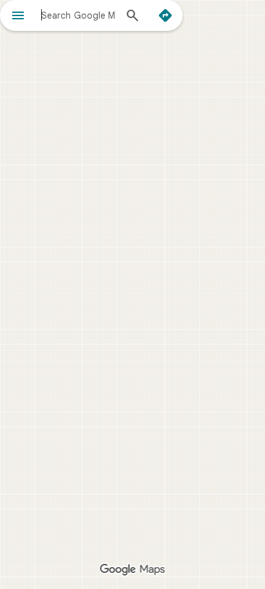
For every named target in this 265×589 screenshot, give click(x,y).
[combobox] (77, 15)
